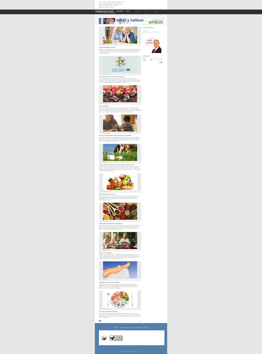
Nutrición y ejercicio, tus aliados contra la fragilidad (111, 76)
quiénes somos (138, 327)
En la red (155, 15)
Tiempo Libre (131, 15)
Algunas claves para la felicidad (108, 7)
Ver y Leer (122, 15)
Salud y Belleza (116, 15)
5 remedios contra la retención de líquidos (109, 282)
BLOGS (128, 11)
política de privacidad (129, 327)
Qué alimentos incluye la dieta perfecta (108, 311)
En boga (100, 15)
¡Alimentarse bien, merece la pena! (107, 194)
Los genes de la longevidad (105, 252)
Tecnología (141, 15)
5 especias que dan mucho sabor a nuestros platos (110, 223)
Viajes (111, 15)
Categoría (145, 60)
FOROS (147, 11)
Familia (126, 15)
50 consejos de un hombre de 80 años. (117, 1)
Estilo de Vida (106, 15)
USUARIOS (138, 11)
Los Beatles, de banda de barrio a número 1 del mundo (112, 4)
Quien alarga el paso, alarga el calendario (109, 5)
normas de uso (146, 327)
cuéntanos (116, 327)
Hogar (136, 15)
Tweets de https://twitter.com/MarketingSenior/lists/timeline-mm (152, 32)
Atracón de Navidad (103, 106)
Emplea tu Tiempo (148, 15)
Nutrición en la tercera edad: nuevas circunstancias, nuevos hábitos (115, 135)
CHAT (156, 11)
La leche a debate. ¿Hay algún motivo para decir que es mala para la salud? (116, 164)
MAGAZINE (119, 11)
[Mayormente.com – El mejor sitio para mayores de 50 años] (105, 12)
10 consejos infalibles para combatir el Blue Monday (111, 3)
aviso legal (121, 327)
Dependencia (160, 15)
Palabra (144, 58)
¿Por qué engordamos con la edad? (107, 47)
